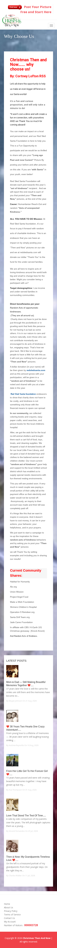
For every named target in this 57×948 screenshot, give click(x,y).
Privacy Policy (10, 911)
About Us (8, 907)
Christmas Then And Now (36, 938)
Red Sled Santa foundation (23, 394)
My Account (10, 921)
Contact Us (9, 918)
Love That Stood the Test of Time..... (26, 815)
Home (7, 903)
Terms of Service (12, 914)
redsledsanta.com (36, 370)
